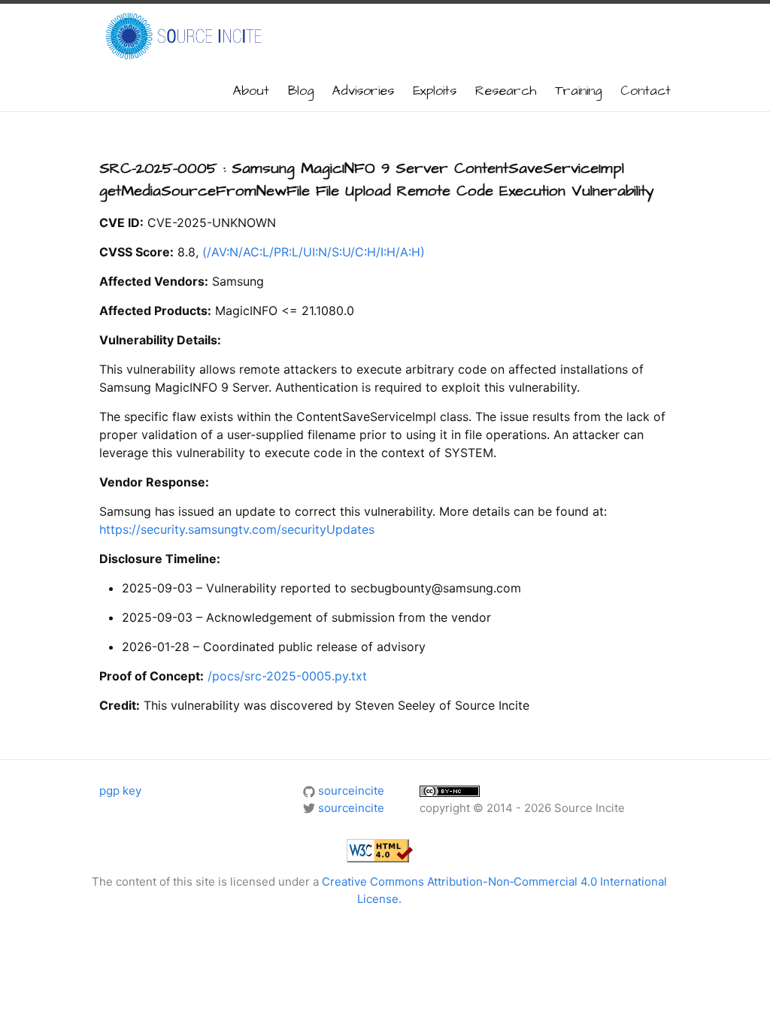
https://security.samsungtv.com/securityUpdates (236, 529)
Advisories (363, 91)
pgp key (120, 790)
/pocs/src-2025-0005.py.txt (287, 675)
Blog (301, 91)
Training (578, 91)
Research (505, 91)
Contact (645, 91)
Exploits (434, 91)
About (251, 91)
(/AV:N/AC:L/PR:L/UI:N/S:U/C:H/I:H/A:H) (313, 251)
